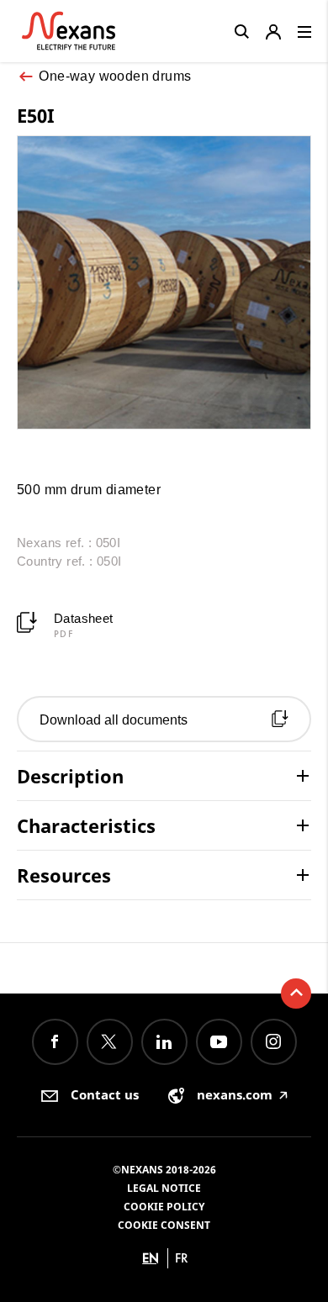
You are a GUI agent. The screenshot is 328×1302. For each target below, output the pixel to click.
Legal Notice (164, 1188)
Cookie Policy (164, 1206)
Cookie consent (164, 1225)
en (150, 1258)
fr (181, 1258)
